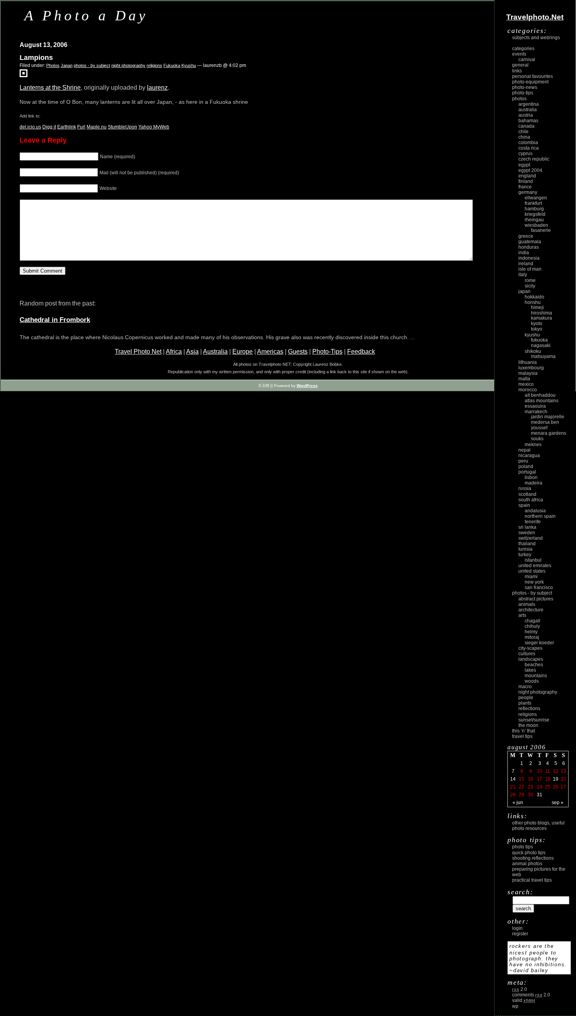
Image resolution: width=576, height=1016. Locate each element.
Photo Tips (522, 847)
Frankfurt (533, 203)
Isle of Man (530, 269)
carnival (526, 59)
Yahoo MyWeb (153, 127)
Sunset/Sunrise (533, 720)
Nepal (524, 450)
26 (555, 787)
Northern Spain (540, 516)
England (527, 176)
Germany (527, 192)
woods (532, 681)
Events (519, 54)
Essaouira (535, 406)
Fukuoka (171, 65)
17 (539, 779)
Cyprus (525, 153)
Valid (523, 1000)
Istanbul (533, 560)
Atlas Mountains (541, 400)
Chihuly (532, 626)
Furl (81, 127)
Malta (524, 378)
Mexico (526, 384)
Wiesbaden (536, 225)
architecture (530, 610)
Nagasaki (541, 345)
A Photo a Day (86, 15)
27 (563, 787)
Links (517, 71)
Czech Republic (533, 159)
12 (555, 771)
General (520, 65)
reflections (529, 708)
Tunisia (525, 549)
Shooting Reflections (533, 858)
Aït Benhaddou (540, 395)
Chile (523, 131)
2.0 (519, 989)
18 (548, 779)
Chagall (532, 621)
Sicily (530, 286)
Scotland (527, 494)
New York (534, 582)
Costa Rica (528, 148)
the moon (528, 725)
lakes (530, 670)
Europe (242, 351)
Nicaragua (529, 455)
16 (530, 779)
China (524, 137)
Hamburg (534, 209)
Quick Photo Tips (528, 852)
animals (526, 604)
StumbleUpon (122, 127)
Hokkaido (534, 297)
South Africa (530, 500)
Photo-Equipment (530, 82)
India (523, 252)
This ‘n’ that (523, 731)
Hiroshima (541, 313)
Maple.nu (97, 127)
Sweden (526, 532)
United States (531, 571)
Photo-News (524, 87)
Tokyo (536, 329)
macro (525, 686)
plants (524, 703)
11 (547, 771)
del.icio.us (30, 127)
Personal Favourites (532, 76)
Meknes (533, 444)
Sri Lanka (527, 527)
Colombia (528, 142)
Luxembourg (531, 368)
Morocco (527, 389)
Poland (525, 466)
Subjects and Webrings (536, 37)
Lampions (36, 57)
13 (563, 771)
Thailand (527, 543)
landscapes (530, 659)
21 (513, 787)
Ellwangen (536, 198)
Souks (537, 438)
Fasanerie (541, 230)
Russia (524, 488)
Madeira (533, 483)
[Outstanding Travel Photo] (23, 75)
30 (530, 794)
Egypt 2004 (530, 170)
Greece (525, 236)
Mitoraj (532, 637)
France (525, 187)
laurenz (157, 87)
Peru (523, 461)
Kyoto (536, 323)
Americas (270, 351)
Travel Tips (522, 736)
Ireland (525, 263)
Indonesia (529, 258)
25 (548, 787)
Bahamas (528, 120)
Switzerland (530, 538)
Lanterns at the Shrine (50, 87)
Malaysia (528, 373)
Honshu (533, 302)
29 (521, 794)
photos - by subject (92, 65)
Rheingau (534, 219)
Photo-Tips (327, 351)
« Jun (518, 802)
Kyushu (188, 65)
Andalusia (535, 510)
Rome (530, 280)
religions (154, 65)
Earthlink (66, 127)
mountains (536, 675)
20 (563, 779)
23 (530, 787)
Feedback (361, 351)
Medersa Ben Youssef (545, 424)
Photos (53, 65)
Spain (524, 505)
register (520, 933)
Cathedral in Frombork (55, 320)
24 (539, 787)
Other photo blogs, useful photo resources (538, 825)
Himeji (537, 307)
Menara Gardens (548, 433)
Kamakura (541, 318)
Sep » (557, 802)
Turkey (524, 554)
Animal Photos (527, 863)
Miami (531, 576)
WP (515, 1006)
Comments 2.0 (531, 995)
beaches (534, 664)
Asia (192, 351)
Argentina (528, 104)
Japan (66, 65)
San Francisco (539, 587)
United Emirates (534, 565)
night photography (128, 65)
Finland (525, 181)
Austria (525, 115)
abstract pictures (535, 599)
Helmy (531, 632)
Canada (526, 126)
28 (513, 794)
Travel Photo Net (138, 351)
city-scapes (530, 648)
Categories (523, 48)
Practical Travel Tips (532, 880)
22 (521, 787)
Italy (522, 274)
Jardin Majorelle (547, 416)
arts (522, 615)
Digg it (49, 127)
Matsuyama (543, 356)
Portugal (527, 472)
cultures (526, 653)
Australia (215, 351)
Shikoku (533, 351)
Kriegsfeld (535, 214)
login (517, 928)
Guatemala (529, 241)
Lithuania (527, 362)
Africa (174, 351)
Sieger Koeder (539, 642)
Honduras (528, 247)
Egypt (524, 165)
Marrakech (536, 411)
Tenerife (533, 521)
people (525, 697)
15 (521, 779)
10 (539, 771)
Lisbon (531, 477)
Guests (298, 351)
